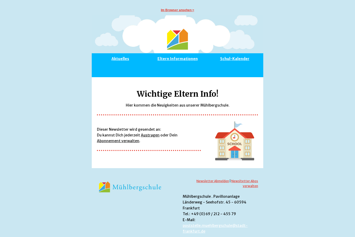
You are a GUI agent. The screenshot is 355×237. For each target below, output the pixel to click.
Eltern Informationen (177, 58)
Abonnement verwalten (118, 141)
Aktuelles (120, 58)
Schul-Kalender (234, 58)
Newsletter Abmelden (212, 181)
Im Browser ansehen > (177, 10)
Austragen (150, 135)
